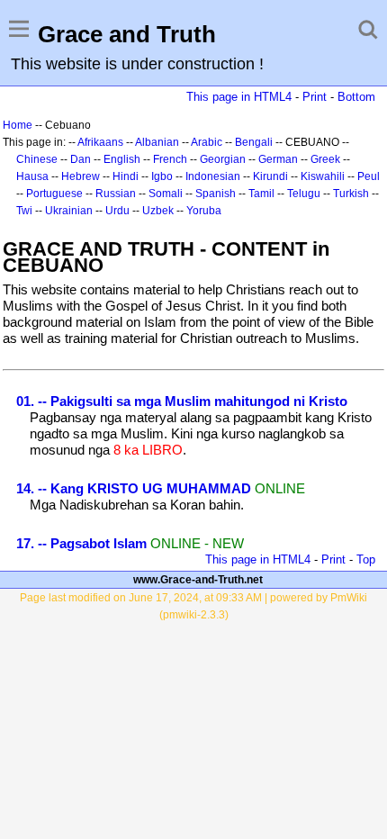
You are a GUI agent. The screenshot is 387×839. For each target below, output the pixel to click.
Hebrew (80, 176)
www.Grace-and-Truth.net (198, 579)
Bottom (356, 97)
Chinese (37, 159)
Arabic (206, 142)
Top (365, 559)
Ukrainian (69, 210)
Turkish (351, 193)
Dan (80, 159)
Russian (115, 193)
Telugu (303, 193)
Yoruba (203, 210)
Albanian (157, 142)
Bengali (254, 142)
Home (17, 125)
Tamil (261, 193)
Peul (368, 176)
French (170, 159)
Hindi (125, 176)
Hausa (32, 176)
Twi (24, 210)
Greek (325, 159)
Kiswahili (323, 176)
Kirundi (270, 176)
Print (314, 97)
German (278, 159)
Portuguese (54, 193)
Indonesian (212, 176)
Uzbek (158, 210)
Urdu (117, 210)
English (122, 159)
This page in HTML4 (239, 97)
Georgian (223, 159)
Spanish (215, 193)
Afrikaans (100, 142)
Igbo (162, 176)
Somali (165, 193)
